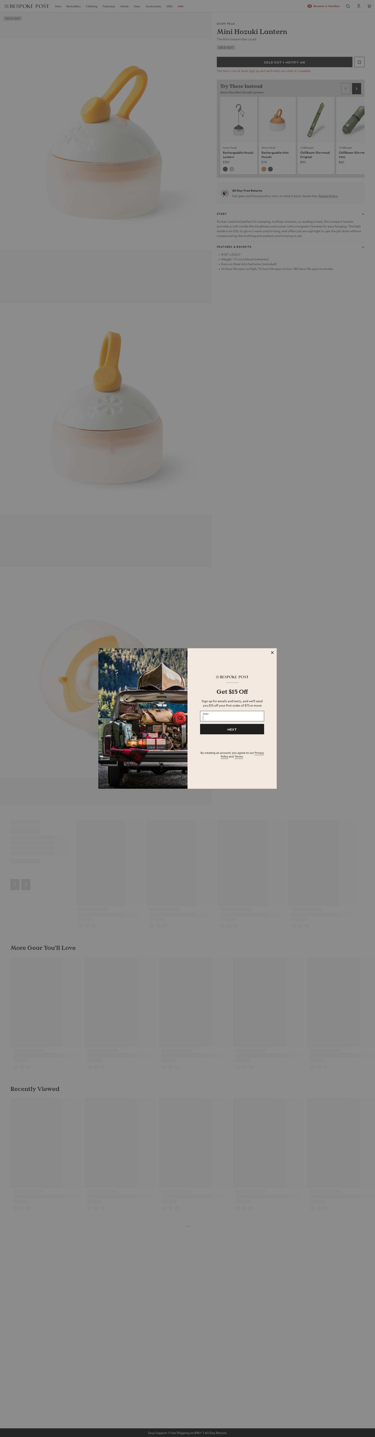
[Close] (272, 652)
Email (206, 713)
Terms (239, 756)
